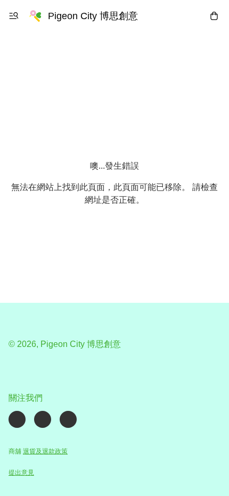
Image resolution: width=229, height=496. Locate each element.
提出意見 (21, 472)
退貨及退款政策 (45, 451)
